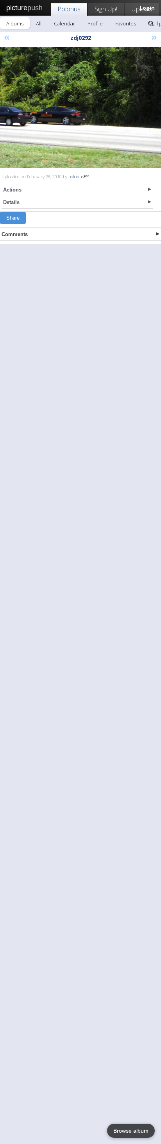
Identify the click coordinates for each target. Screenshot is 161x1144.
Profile (95, 23)
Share (13, 218)
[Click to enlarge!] (80, 107)
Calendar (64, 23)
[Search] (151, 23)
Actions (12, 190)
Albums (14, 23)
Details (11, 202)
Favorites (125, 23)
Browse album (130, 1131)
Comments (15, 234)
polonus (76, 176)
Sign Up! (106, 8)
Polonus (68, 8)
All (38, 23)
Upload (141, 8)
